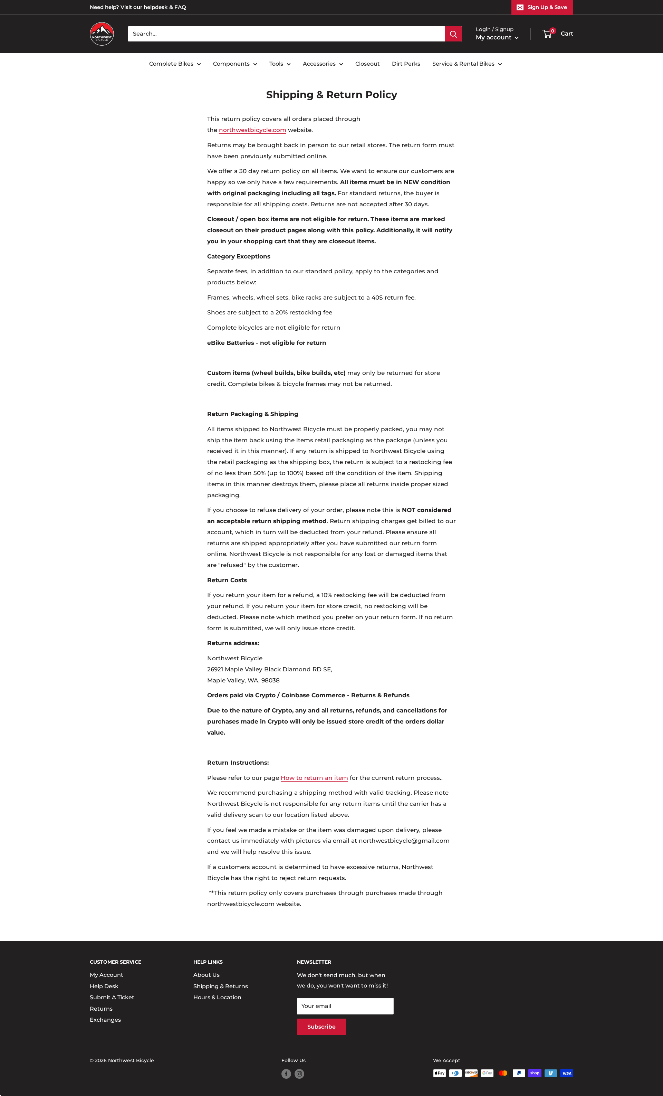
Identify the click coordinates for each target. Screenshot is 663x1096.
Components (231, 63)
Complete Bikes (171, 63)
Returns (101, 1008)
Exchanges (105, 1020)
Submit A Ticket (112, 997)
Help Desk (104, 986)
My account (494, 37)
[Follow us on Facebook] (286, 1074)
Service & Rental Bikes (463, 63)
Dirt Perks (406, 63)
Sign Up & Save (547, 7)
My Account (106, 975)
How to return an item (314, 777)
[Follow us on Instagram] (299, 1074)
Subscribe (321, 1026)
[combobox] (286, 33)
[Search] (453, 33)
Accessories (319, 63)
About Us (206, 975)
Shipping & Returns (220, 986)
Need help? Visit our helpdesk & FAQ (138, 7)
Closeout (367, 63)
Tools (276, 63)
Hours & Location (217, 997)
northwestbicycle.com (252, 129)
